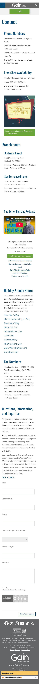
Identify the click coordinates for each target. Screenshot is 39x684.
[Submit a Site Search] (36, 5)
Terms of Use (26, 650)
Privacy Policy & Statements (16, 645)
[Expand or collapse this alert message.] (36, 673)
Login (19, 11)
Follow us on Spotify (20, 276)
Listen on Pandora (20, 273)
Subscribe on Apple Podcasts (20, 261)
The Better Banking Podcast (20, 256)
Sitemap (32, 647)
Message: (5, 562)
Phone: (4, 515)
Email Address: (7, 499)
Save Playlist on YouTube (20, 270)
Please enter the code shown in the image (14, 590)
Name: (4, 483)
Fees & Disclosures (10, 647)
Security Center (15, 650)
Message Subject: (8, 547)
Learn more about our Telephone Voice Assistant (18, 132)
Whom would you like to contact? (13, 530)
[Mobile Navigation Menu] (2, 5)
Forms (29, 645)
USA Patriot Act (23, 647)
